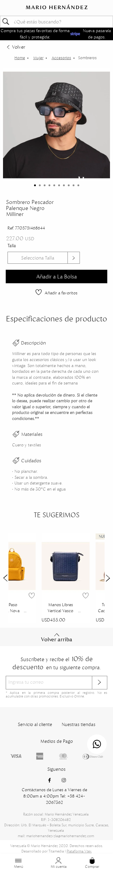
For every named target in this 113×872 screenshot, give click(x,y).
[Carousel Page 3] (45, 185)
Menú (18, 866)
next (108, 578)
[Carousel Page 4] (49, 185)
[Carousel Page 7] (64, 185)
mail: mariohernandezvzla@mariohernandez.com (56, 836)
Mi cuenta (59, 866)
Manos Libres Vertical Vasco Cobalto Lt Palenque (60, 608)
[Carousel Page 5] (54, 185)
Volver (18, 47)
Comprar (92, 866)
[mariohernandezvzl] (19, 58)
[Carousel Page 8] (69, 185)
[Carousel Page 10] (78, 185)
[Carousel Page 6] (59, 185)
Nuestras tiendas (79, 724)
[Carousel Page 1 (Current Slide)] (35, 185)
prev (5, 578)
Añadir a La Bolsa (56, 276)
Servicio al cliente (35, 724)
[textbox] (56, 21)
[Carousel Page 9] (73, 185)
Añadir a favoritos (61, 293)
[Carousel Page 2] (40, 185)
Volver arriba (56, 639)
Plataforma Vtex (79, 851)
